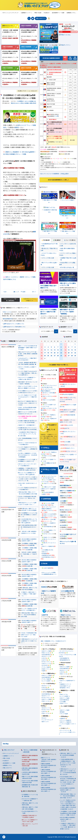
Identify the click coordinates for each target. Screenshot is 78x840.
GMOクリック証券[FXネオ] (67, 490)
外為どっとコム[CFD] (48, 400)
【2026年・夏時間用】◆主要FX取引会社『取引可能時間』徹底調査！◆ (27, 363)
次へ (33, 292)
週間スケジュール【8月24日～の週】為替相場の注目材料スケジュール (48, 759)
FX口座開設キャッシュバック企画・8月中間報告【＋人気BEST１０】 (27, 460)
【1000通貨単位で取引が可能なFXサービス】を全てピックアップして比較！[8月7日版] (27, 434)
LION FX (44, 658)
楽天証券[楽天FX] (7, 319)
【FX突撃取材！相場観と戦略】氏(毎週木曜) (29, 605)
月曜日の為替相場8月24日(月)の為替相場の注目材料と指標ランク (48, 765)
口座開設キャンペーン (8, 756)
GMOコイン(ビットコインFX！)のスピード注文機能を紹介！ (27, 464)
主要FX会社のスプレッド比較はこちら (13, 324)
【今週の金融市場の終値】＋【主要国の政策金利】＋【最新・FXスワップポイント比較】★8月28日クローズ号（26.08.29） (68, 763)
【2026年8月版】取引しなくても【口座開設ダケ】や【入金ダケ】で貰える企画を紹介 (29, 521)
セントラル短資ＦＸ (47, 681)
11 (48, 350)
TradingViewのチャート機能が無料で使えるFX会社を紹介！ (27, 359)
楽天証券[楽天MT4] (65, 660)
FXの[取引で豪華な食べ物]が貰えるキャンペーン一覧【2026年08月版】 (27, 421)
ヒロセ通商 (67, 442)
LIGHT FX (66, 428)
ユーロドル (56, 124)
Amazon (44, 718)
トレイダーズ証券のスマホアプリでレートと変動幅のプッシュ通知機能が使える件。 (27, 449)
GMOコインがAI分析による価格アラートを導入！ (27, 368)
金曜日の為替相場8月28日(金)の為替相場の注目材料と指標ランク (48, 789)
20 (54, 353)
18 (48, 353)
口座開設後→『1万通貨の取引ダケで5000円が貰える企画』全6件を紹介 (27, 469)
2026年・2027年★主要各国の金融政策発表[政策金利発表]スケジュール (27, 408)
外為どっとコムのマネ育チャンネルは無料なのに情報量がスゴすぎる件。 (27, 387)
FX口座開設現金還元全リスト (49, 574)
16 (41, 353)
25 (48, 355)
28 (58, 355)
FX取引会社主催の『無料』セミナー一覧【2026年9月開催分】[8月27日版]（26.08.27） (68, 796)
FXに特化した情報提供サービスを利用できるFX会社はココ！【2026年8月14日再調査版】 (27, 455)
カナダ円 (56, 116)
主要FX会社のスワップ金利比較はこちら (14, 326)
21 (58, 353)
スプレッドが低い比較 (48, 267)
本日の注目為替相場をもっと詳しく (58, 180)
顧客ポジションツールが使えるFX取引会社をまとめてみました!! (27, 412)
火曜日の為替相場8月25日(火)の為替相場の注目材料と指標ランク (48, 771)
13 (54, 350)
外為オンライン (47, 537)
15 (61, 350)
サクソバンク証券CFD (65, 720)
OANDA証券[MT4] (64, 658)
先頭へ (24, 292)
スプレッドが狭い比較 (48, 258)
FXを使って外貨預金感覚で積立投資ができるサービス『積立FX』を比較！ (27, 498)
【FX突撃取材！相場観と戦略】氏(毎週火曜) (29, 565)
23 (41, 355)
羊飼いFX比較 (6, 758)
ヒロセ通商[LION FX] (49, 463)
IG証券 (43, 494)
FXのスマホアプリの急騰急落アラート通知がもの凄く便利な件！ (27, 378)
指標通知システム (7, 765)
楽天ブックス (45, 721)
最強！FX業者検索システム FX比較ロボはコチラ (53, 641)
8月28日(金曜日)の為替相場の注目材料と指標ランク (29, 621)
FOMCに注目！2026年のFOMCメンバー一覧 (27, 484)
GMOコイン (45, 551)
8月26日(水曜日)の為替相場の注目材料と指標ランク (29, 575)
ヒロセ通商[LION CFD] (47, 550)
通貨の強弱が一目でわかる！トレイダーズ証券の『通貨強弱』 (27, 383)
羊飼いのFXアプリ (41, 18)
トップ (17, 292)
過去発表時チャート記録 (9, 763)
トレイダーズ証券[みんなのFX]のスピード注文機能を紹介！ (27, 488)
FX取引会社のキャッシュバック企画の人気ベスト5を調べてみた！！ (27, 503)
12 (51, 350)
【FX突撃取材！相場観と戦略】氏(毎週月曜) (29, 544)
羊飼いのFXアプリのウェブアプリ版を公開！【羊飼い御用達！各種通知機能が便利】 (27, 353)
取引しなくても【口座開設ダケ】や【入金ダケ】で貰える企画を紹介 (27, 473)
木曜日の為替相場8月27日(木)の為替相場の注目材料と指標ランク (48, 783)
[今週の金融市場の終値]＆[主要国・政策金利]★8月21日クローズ (29, 527)
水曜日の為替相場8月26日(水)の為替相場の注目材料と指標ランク (48, 777)
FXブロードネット (48, 534)
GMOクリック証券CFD (65, 722)
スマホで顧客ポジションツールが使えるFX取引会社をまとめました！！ (27, 391)
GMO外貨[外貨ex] (48, 526)
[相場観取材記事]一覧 (27, 785)
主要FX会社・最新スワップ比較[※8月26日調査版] (29, 588)
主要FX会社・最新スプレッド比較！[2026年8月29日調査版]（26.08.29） (68, 755)
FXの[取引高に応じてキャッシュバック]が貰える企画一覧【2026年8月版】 (27, 428)
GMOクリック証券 (46, 651)
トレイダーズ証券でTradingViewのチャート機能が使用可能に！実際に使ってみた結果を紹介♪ (27, 373)
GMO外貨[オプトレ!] (65, 686)
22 (61, 353)
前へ (5, 292)
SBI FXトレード (46, 656)
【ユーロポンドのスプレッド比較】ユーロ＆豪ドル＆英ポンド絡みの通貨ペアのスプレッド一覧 (27, 478)
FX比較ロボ (6, 760)
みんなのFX (70, 425)
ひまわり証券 (47, 568)
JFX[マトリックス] (48, 483)
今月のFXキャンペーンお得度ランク (29, 299)
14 (58, 350)
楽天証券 (62, 712)
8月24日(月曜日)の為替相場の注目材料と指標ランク (29, 540)
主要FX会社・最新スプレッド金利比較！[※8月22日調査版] (29, 509)
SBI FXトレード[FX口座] (49, 392)
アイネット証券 (46, 667)
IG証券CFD (62, 718)
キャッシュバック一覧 (65, 730)
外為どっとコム (7, 312)
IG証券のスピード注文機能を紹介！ (27, 425)
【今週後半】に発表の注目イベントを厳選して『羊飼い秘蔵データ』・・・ (28, 594)
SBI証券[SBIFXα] (46, 555)
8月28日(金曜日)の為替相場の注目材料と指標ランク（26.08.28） (67, 790)
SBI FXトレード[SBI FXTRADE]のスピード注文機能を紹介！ (27, 443)
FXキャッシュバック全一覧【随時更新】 (10, 299)
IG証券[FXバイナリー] (65, 684)
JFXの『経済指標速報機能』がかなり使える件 (27, 439)
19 (51, 353)
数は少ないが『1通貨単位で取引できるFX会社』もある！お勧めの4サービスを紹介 (27, 403)
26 (51, 355)
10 (45, 350)
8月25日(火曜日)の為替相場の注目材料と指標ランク (29, 560)
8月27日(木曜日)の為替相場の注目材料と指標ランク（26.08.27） (67, 819)
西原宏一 (17, 127)
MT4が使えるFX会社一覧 (67, 267)
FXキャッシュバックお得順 (48, 572)
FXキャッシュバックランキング (11, 753)
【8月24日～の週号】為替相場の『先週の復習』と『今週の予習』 (29, 554)
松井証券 (44, 553)
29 (61, 355)
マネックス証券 (64, 713)
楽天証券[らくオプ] (64, 687)
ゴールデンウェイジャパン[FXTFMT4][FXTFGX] (68, 399)
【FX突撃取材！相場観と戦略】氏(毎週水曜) (29, 579)
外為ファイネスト (47, 396)
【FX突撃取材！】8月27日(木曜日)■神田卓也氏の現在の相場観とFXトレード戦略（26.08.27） (68, 813)
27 (54, 355)
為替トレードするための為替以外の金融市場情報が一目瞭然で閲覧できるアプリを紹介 (27, 347)
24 (45, 355)
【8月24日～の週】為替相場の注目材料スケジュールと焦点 (28, 532)
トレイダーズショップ (47, 720)
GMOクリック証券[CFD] (48, 546)
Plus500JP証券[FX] (49, 492)
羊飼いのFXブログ (9, 750)
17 (45, 353)
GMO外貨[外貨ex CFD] (47, 557)
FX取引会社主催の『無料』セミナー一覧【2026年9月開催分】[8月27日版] (27, 493)
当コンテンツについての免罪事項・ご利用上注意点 (55, 173)
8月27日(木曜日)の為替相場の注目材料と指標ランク (29, 600)
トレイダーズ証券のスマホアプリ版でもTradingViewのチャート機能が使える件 (27, 397)
